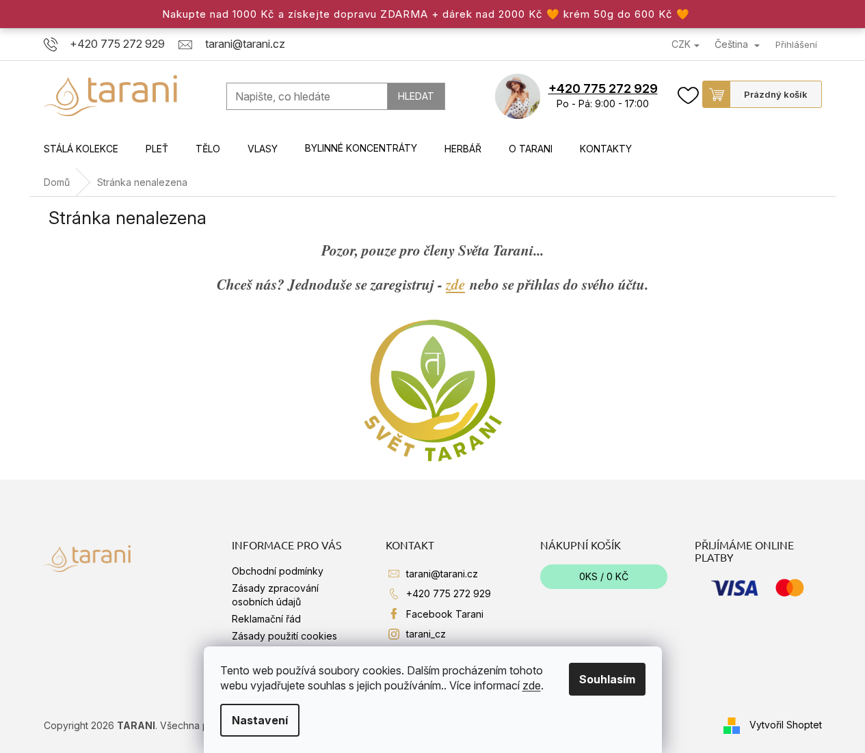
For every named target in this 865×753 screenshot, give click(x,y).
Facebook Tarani (444, 614)
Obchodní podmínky (277, 571)
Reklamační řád (266, 619)
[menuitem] (81, 148)
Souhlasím (607, 679)
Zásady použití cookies (284, 636)
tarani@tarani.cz (442, 573)
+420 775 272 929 (603, 88)
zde (531, 685)
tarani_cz (426, 634)
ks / (603, 576)
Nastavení (260, 720)
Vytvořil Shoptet (785, 724)
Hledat (416, 96)
